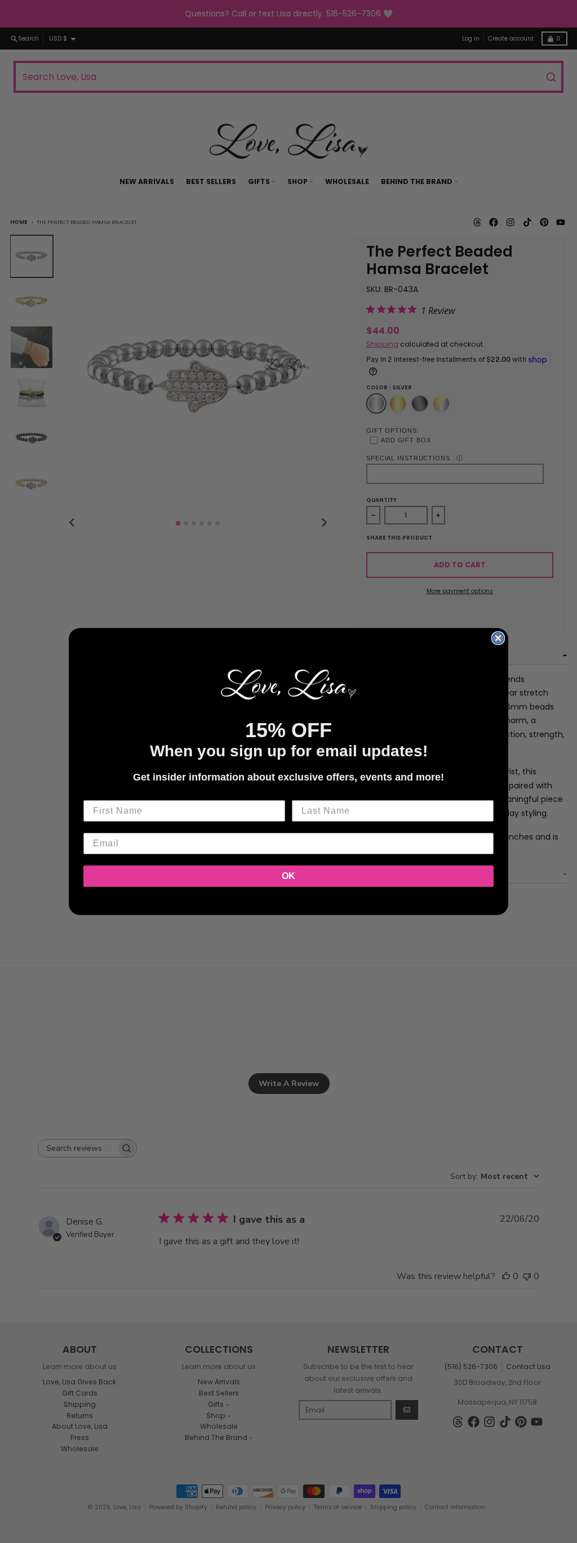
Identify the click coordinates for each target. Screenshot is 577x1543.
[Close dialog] (498, 638)
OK (288, 876)
